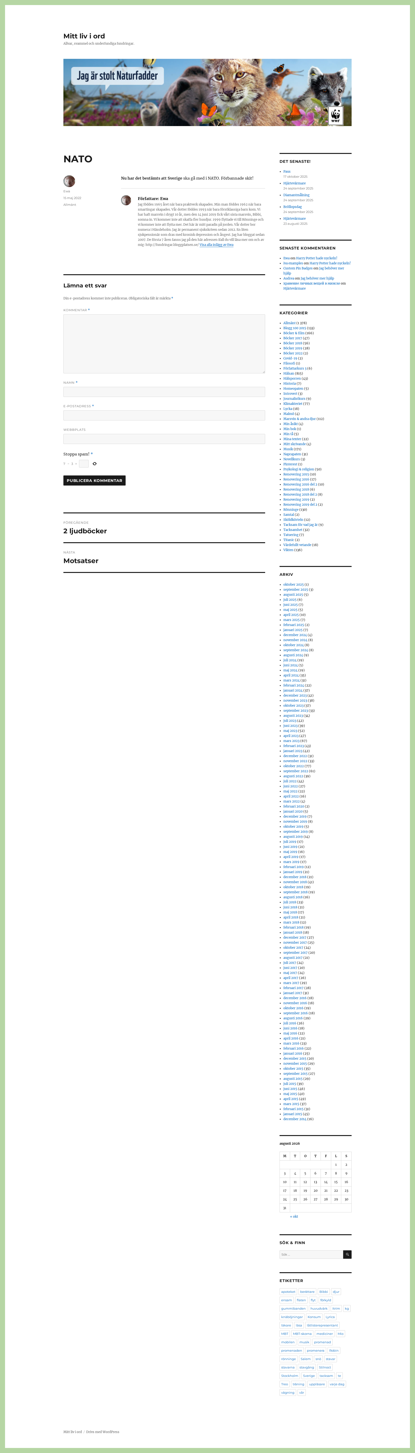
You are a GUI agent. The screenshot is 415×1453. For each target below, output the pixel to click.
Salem (306, 1359)
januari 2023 (292, 751)
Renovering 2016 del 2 (300, 484)
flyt (313, 1300)
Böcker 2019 (292, 348)
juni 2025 (290, 605)
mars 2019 (291, 862)
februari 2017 (293, 988)
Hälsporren (292, 379)
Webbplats (74, 430)
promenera (315, 1350)
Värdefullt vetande (297, 545)
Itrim (336, 1308)
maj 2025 (290, 610)
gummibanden (293, 1308)
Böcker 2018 (292, 343)
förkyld (325, 1300)
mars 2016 (291, 1043)
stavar (330, 1359)
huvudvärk (319, 1308)
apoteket (288, 1292)
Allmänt (69, 205)
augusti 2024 (293, 655)
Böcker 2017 (292, 338)
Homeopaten (293, 389)
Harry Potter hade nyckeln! (316, 258)
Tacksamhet (292, 530)
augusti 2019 (293, 837)
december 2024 (295, 635)
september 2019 (295, 832)
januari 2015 (292, 1114)
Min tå (288, 434)
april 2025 (291, 615)
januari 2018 (292, 932)
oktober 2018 (293, 887)
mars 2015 (291, 1104)
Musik (288, 449)
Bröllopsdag (292, 207)
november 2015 (295, 1064)
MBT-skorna (302, 1334)
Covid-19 (290, 358)
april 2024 (291, 675)
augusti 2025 (293, 595)
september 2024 (295, 650)
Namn (70, 383)
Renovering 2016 (296, 479)
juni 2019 (290, 847)
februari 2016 (293, 1048)
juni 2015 (290, 1089)
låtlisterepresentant (322, 1325)
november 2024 (295, 640)
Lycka (287, 409)
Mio (340, 1334)
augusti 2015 (293, 1079)
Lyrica (330, 1317)
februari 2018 (293, 927)
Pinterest (290, 464)
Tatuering (291, 535)
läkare (286, 1325)
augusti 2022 (293, 776)
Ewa (66, 191)
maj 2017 (290, 973)
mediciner (325, 1334)
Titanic (288, 540)
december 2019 (295, 817)
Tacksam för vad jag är (300, 525)
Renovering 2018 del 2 (300, 494)
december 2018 (294, 877)
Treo (284, 1384)
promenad (322, 1342)
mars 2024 (291, 680)
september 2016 (295, 1013)
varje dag (337, 1384)
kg (347, 1308)
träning (298, 1384)
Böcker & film (294, 333)
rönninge (288, 1359)
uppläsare (317, 1384)
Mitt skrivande (294, 444)
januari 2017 (292, 993)
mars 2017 (291, 983)
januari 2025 (293, 630)
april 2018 (290, 917)
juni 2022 (290, 786)
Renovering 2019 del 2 (300, 505)
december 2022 (295, 756)
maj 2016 (290, 1033)
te (339, 1376)
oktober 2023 (293, 706)
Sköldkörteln (293, 520)
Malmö (288, 414)
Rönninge (291, 510)
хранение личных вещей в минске (311, 283)
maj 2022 (290, 791)
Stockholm (289, 1376)
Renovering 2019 (296, 500)
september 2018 (295, 892)
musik (304, 1342)
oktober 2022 (293, 766)
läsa (299, 1325)
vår (301, 1392)
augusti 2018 (293, 897)
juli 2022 (290, 781)
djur (336, 1292)
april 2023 (291, 736)
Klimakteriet (292, 404)
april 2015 (290, 1099)
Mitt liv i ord (84, 36)
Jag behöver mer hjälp (317, 278)
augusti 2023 (293, 716)
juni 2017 (290, 968)
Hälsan (288, 373)
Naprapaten (292, 454)
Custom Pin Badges (298, 268)
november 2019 (295, 822)
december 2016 (295, 998)
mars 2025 (291, 620)
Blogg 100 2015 (294, 328)
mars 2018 (291, 922)
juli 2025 (290, 600)
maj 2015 (290, 1094)
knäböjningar (292, 1317)
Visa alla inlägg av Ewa (216, 245)
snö (318, 1359)
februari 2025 (293, 625)
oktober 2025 (293, 585)
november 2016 (295, 1003)
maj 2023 (290, 731)
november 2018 (295, 882)
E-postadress (78, 406)
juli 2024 (290, 660)
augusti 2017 (293, 958)
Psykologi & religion (298, 469)
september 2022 (295, 771)
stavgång (306, 1367)
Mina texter (292, 439)
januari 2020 (293, 811)
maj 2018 (290, 912)
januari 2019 (292, 872)
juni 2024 (290, 665)
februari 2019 (293, 867)
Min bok (289, 429)
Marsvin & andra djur (299, 419)
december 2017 (294, 938)
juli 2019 (289, 842)
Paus (287, 172)
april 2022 (291, 796)
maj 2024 (290, 670)
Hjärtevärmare (294, 183)
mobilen (288, 1342)
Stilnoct (325, 1367)
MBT (284, 1334)
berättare (307, 1292)
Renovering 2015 (296, 474)
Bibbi (323, 1292)
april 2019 (291, 857)
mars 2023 (291, 741)
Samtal (288, 515)
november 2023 (295, 701)
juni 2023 (290, 726)
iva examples (293, 263)
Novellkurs (291, 459)
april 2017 (290, 978)
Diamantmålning (296, 195)
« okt (294, 1217)
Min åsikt (290, 424)
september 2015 (295, 1074)
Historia (289, 384)
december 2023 (295, 695)
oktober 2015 (293, 1069)
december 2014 (294, 1119)
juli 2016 (289, 1023)
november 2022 (295, 761)
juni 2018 (290, 907)
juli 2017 (289, 963)
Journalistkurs (294, 399)
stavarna (288, 1367)
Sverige (309, 1376)
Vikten (288, 550)
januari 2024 (293, 690)
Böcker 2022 (293, 353)
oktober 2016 (293, 1008)
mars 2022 (291, 801)
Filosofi (289, 363)
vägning (287, 1392)
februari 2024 (293, 685)
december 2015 (294, 1059)
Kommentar (76, 310)
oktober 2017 (293, 948)
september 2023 (295, 711)
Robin (334, 1350)
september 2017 (295, 953)
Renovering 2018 (296, 489)
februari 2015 (293, 1109)
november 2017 (295, 943)
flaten (301, 1300)
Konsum (314, 1317)
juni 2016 (290, 1028)
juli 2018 (289, 902)
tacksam (326, 1376)
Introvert (290, 394)
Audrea (288, 278)
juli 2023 (289, 721)
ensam (286, 1300)
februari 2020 (293, 806)
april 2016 (291, 1038)
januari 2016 (292, 1054)
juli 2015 (289, 1084)
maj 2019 (290, 852)
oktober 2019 (293, 827)
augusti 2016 (293, 1018)
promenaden (291, 1350)
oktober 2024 (293, 645)
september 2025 (295, 590)
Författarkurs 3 (294, 368)
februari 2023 (293, 746)
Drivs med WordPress (102, 1432)
